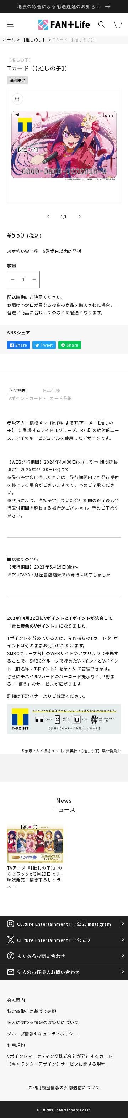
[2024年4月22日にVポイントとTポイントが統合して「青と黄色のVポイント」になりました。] (64, 734)
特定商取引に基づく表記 (32, 1011)
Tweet (47, 345)
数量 (12, 265)
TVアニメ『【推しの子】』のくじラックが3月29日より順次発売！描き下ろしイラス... (34, 876)
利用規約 (16, 1045)
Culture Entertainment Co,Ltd (66, 1110)
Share (21, 345)
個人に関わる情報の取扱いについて (43, 1022)
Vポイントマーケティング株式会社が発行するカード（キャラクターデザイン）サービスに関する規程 (59, 1060)
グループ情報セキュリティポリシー (42, 1033)
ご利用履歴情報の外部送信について (64, 1087)
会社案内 (16, 1000)
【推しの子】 (34, 39)
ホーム (9, 39)
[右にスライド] (79, 216)
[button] (10, 24)
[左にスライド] (48, 216)
